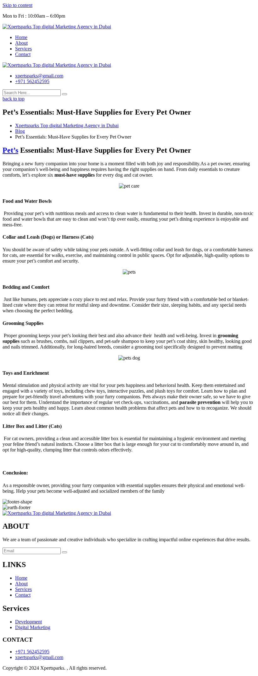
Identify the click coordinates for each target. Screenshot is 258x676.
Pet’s (10, 150)
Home (21, 37)
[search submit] (64, 94)
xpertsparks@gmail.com (39, 75)
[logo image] (57, 65)
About (21, 43)
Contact (23, 54)
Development (28, 621)
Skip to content (17, 5)
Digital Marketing (32, 627)
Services (23, 48)
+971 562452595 (32, 81)
